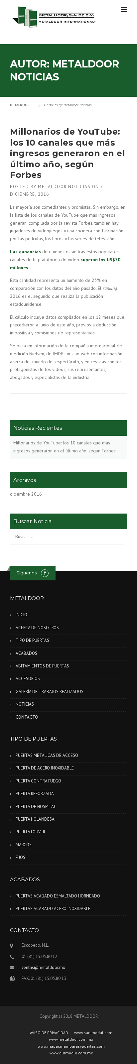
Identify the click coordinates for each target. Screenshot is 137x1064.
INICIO (21, 615)
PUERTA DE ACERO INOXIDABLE (45, 768)
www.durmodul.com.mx (71, 1053)
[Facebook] (45, 573)
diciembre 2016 (26, 494)
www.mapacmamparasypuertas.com (71, 1046)
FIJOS (20, 857)
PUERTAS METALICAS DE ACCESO (47, 755)
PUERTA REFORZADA (35, 793)
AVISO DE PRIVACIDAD (49, 1033)
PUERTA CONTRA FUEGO (38, 781)
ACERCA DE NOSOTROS (37, 628)
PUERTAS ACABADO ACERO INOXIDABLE (53, 908)
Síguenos (26, 572)
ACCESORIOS (28, 678)
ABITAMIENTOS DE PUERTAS (42, 666)
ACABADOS (26, 653)
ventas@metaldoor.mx (43, 967)
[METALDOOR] (54, 17)
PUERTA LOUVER (30, 832)
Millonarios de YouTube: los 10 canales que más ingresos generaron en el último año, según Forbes (67, 153)
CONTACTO (27, 717)
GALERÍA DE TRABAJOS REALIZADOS (49, 691)
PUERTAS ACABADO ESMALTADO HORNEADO (58, 896)
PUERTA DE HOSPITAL (36, 806)
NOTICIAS (25, 704)
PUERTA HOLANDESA (35, 819)
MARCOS (24, 845)
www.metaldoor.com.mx (71, 1039)
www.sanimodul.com (93, 1033)
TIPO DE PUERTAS (32, 640)
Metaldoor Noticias (64, 186)
